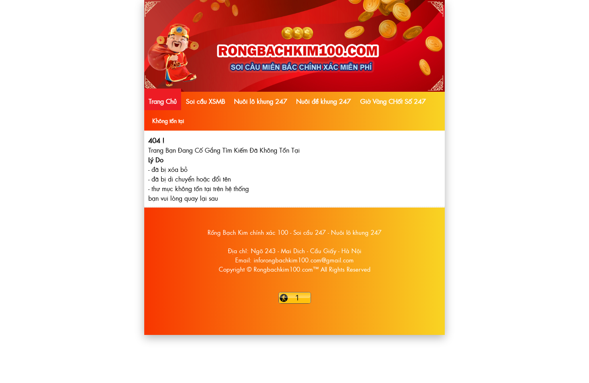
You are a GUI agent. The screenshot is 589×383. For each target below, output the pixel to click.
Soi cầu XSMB (205, 101)
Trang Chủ (163, 101)
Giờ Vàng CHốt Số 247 (393, 101)
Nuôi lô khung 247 (260, 101)
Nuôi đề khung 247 (323, 101)
